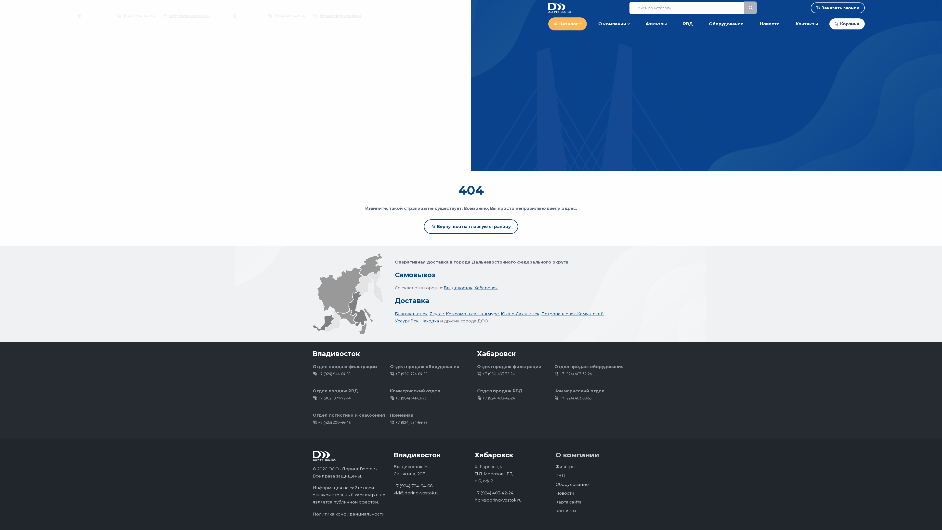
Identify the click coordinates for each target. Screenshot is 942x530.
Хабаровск (486, 287)
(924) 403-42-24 (290, 16)
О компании (612, 23)
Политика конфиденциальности (349, 514)
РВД (688, 23)
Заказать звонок (840, 7)
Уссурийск (407, 320)
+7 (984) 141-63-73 (411, 398)
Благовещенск (411, 313)
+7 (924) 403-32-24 (499, 374)
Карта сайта (569, 502)
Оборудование (726, 23)
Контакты (807, 23)
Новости (770, 23)
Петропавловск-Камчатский (572, 313)
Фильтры (656, 23)
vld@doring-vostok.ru (189, 16)
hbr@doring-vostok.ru (340, 16)
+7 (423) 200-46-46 (334, 422)
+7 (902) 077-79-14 (334, 398)
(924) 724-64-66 (139, 16)
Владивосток (458, 287)
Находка (429, 320)
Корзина (849, 23)
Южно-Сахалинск (520, 313)
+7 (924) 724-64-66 (411, 374)
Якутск (437, 313)
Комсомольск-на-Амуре (472, 313)
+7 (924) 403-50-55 (575, 398)
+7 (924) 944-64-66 (334, 374)
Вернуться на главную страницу (474, 226)
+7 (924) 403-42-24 (499, 398)
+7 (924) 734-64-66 (411, 422)
